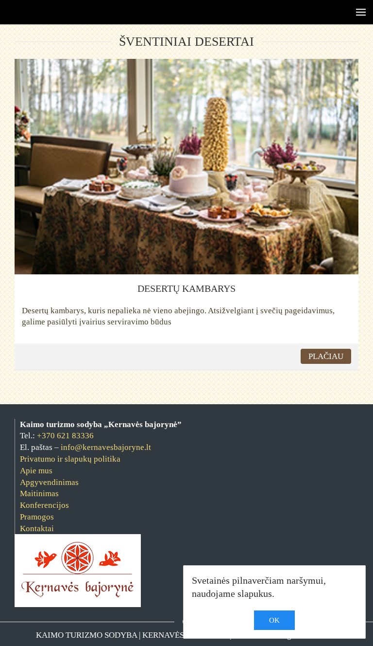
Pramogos (37, 516)
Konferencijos (44, 505)
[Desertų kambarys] (186, 165)
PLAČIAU (325, 356)
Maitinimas (39, 493)
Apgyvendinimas (49, 482)
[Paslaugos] (351, 12)
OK (274, 620)
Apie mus (36, 470)
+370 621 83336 (65, 435)
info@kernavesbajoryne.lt (106, 447)
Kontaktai (37, 528)
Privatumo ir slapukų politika (70, 459)
